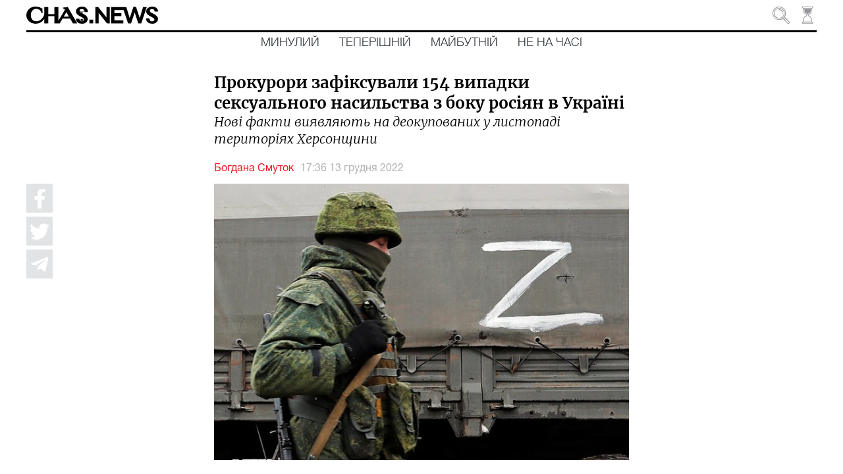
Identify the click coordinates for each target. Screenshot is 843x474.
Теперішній (375, 43)
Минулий (290, 43)
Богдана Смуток (254, 168)
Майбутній (464, 43)
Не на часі (550, 43)
